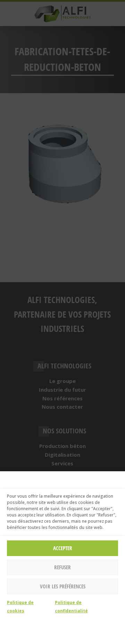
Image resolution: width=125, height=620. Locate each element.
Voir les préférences (62, 586)
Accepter (62, 548)
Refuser (62, 567)
